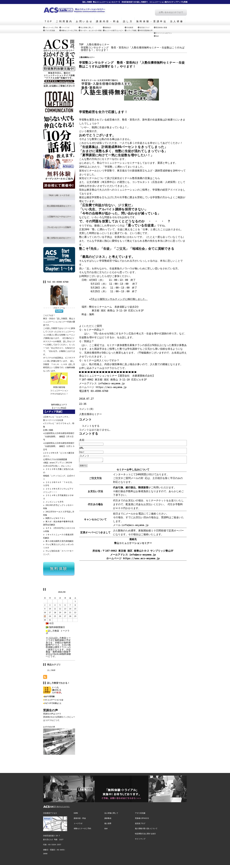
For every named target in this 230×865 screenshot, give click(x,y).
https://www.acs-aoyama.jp (141, 558)
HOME (76, 813)
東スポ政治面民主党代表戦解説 (59, 541)
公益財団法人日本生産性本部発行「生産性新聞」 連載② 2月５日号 (58, 436)
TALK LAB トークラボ (59, 195)
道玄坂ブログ (144, 27)
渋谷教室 (130, 27)
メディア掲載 (131, 30)
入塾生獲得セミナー (98, 44)
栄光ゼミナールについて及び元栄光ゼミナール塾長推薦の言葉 (114, 178)
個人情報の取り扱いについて (146, 828)
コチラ (64, 404)
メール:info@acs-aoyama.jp (130, 525)
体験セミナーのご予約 (69, 30)
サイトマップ (140, 839)
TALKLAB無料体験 (62, 654)
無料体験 (59, 569)
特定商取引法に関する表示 (145, 834)
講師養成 (107, 818)
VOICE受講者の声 (146, 30)
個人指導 (107, 823)
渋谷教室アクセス (50, 813)
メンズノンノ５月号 (54, 502)
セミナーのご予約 (51, 27)
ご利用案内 (64, 21)
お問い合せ (84, 21)
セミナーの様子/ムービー (114, 30)
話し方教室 (51, 670)
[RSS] (45, 676)
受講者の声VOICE (142, 818)
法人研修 (177, 21)
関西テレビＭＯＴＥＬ (55, 518)
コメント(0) (86, 408)
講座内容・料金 (108, 21)
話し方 (128, 21)
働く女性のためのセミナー (59, 238)
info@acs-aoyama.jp (142, 554)
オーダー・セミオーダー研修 (91, 30)
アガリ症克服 (50, 30)
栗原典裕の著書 (161, 27)
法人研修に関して (87, 27)
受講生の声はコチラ (52, 714)
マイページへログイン (164, 33)
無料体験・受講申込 (151, 21)
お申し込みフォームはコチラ (95, 368)
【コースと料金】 (59, 408)
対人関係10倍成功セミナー (59, 206)
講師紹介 (108, 27)
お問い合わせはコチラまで (171, 12)
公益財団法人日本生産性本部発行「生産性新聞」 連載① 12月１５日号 (59, 446)
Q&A (157, 36)
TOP (49, 21)
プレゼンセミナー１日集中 (59, 227)
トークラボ (65, 27)
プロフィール (59, 308)
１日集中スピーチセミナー (59, 216)
